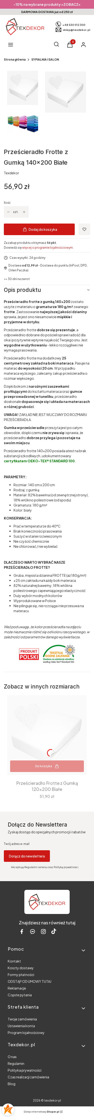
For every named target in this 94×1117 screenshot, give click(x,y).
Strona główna (15, 59)
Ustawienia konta (21, 1026)
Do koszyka (43, 766)
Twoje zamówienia (22, 1019)
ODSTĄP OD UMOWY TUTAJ (29, 981)
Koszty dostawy (21, 968)
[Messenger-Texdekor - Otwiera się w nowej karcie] (32, 931)
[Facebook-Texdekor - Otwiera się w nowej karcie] (22, 931)
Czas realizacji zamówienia (28, 1077)
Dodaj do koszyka (43, 229)
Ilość (7, 202)
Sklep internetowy (41, 1111)
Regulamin (16, 1063)
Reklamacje (17, 988)
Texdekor (11, 173)
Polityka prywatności (24, 1070)
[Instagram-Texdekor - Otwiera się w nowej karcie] (43, 931)
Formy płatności (21, 974)
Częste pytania (20, 995)
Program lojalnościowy (26, 1032)
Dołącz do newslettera (27, 856)
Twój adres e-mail (16, 844)
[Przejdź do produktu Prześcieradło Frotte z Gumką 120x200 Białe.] (47, 735)
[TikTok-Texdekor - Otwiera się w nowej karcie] (53, 931)
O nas (12, 1056)
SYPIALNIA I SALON (45, 59)
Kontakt (14, 961)
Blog (11, 1084)
